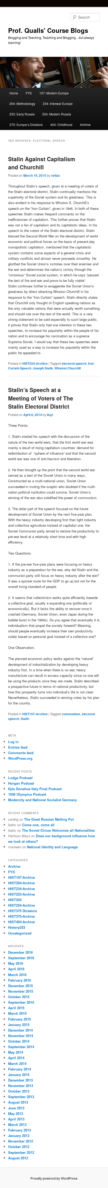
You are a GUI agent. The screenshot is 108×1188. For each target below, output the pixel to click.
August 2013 (18, 1102)
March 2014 (17, 1063)
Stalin (25, 718)
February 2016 (19, 980)
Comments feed (21, 752)
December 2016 (20, 952)
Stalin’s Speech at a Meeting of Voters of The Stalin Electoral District (40, 398)
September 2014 (21, 1046)
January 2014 (18, 1074)
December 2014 (20, 1030)
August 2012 (18, 1157)
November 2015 (20, 991)
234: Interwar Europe (58, 103)
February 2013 (19, 1130)
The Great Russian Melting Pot (49, 819)
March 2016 (17, 974)
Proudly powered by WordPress (54, 1178)
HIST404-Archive (21, 921)
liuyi (50, 414)
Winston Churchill (68, 368)
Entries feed (18, 747)
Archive (85, 124)
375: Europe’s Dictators (26, 124)
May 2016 (15, 963)
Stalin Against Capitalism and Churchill (41, 163)
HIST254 (14, 899)
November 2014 (20, 1035)
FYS (29, 93)
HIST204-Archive (21, 882)
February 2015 (19, 1019)
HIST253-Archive (21, 894)
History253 (16, 927)
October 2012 (18, 1146)
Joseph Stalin (43, 368)
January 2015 (18, 1024)
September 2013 (21, 1096)
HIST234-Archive (21, 888)
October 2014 (18, 1041)
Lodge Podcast (20, 777)
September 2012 (21, 1152)
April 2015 (16, 1007)
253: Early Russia (22, 114)
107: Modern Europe (54, 93)
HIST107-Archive (35, 714)
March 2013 (17, 1124)
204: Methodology (22, 103)
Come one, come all (38, 824)
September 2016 (21, 957)
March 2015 (17, 1013)
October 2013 (18, 1091)
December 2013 (20, 1080)
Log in (13, 741)
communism (71, 714)
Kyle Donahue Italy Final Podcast (35, 788)
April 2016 (16, 968)
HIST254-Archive (35, 363)
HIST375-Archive (21, 916)
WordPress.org (20, 758)
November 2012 (20, 1141)
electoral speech (74, 363)
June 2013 (16, 1107)
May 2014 (15, 1052)
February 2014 (19, 1069)
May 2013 (15, 1113)
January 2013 (18, 1135)
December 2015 (20, 985)
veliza (55, 175)
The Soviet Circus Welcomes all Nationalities (58, 830)
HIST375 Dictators (22, 910)
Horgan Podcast (21, 783)
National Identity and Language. (53, 846)
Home (13, 93)
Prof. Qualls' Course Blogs (48, 30)
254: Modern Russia (56, 114)
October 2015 (18, 996)
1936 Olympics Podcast (27, 794)
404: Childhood (61, 124)
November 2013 (20, 1085)
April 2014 (16, 1057)
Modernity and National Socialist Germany (42, 799)
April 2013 (16, 1118)
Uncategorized (19, 933)
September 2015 (21, 1002)
